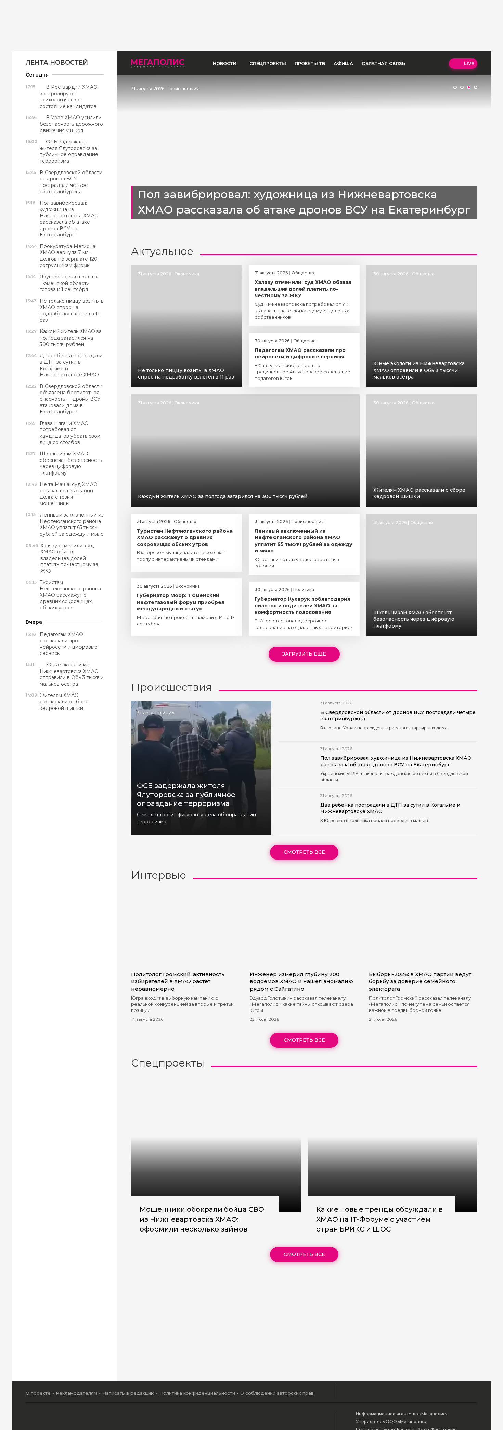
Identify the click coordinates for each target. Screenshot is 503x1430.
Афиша (343, 63)
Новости (224, 63)
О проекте (38, 1393)
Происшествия (183, 88)
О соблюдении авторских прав (277, 1393)
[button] (455, 87)
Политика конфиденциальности (197, 1393)
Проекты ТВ (310, 63)
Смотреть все (304, 852)
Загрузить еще (304, 654)
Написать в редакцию (128, 1393)
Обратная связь (383, 63)
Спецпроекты (267, 63)
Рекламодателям (76, 1393)
